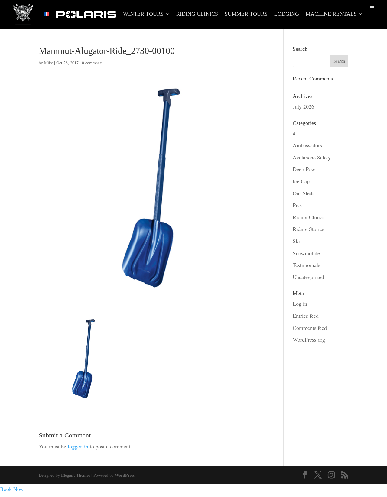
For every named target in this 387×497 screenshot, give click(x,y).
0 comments (92, 63)
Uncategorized (308, 277)
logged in (78, 446)
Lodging (286, 14)
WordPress (125, 475)
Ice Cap (301, 181)
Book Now (12, 488)
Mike (48, 63)
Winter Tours (143, 14)
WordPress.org (309, 339)
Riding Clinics (197, 14)
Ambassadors (307, 145)
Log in (300, 303)
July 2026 (303, 106)
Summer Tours (246, 14)
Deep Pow (304, 169)
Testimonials (306, 264)
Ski (296, 241)
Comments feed (310, 327)
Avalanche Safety (312, 157)
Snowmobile (306, 253)
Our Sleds (303, 193)
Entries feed (306, 315)
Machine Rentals (331, 14)
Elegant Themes (75, 475)
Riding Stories (308, 228)
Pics (297, 205)
